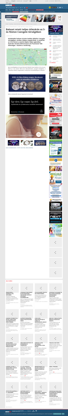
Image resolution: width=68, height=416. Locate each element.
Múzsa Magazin (43, 401)
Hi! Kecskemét (8, 303)
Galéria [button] (26, 9)
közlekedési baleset (13, 26)
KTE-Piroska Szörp (15, 354)
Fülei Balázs (37, 354)
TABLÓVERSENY (32, 9)
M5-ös (53, 350)
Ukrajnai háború (8, 11)
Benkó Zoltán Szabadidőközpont (26, 376)
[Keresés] (62, 7)
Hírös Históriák (31, 11)
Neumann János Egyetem (13, 400)
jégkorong (29, 378)
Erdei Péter (9, 331)
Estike (8, 376)
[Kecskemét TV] (13, 1)
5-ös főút (18, 26)
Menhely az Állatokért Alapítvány (10, 377)
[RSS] (58, 7)
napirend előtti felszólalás (52, 329)
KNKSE (26, 328)
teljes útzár (23, 26)
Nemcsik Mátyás (43, 355)
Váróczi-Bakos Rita (37, 379)
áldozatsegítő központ (23, 402)
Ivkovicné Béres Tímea (25, 378)
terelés (51, 350)
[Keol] (35, 1)
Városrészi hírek (51, 11)
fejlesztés (53, 304)
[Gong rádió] (31, 1)
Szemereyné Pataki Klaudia (25, 305)
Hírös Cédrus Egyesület (26, 353)
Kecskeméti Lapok (44, 11)
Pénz (10, 9)
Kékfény (21, 9)
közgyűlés (37, 301)
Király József (22, 306)
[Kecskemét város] (59, 1)
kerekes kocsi (16, 376)
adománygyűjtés (28, 402)
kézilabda (11, 354)
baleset (8, 26)
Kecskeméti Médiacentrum (28, 401)
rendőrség (30, 26)
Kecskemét (17, 302)
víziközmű (50, 304)
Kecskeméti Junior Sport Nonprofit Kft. (25, 379)
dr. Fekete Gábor (59, 328)
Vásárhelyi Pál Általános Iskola (11, 302)
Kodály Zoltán (44, 354)
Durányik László (38, 401)
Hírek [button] (6, 9)
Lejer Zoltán (39, 330)
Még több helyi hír (9, 407)
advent (32, 402)
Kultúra (17, 9)
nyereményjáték (22, 354)
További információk (57, 413)
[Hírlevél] (60, 7)
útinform (56, 350)
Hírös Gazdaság (38, 11)
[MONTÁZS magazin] (8, 3)
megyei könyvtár (10, 330)
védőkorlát (50, 351)
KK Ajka (7, 355)
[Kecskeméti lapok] (19, 1)
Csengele (26, 26)
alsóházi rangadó (24, 329)
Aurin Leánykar (40, 402)
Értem (63, 413)
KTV (45, 401)
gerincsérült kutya (11, 376)
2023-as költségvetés (44, 301)
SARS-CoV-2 (54, 404)
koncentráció (51, 404)
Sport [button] (13, 9)
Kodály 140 (14, 330)
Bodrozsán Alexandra (59, 329)
